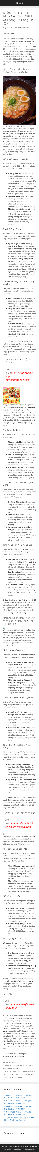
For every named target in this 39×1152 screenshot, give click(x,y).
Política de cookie (29, 1149)
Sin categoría (10, 1062)
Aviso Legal (17, 1149)
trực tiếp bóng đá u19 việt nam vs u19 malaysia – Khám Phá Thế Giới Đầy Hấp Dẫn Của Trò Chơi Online (19, 1074)
